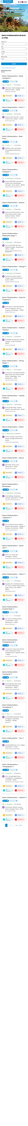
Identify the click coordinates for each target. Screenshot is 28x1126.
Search (14, 64)
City (2, 46)
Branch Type (4, 56)
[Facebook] (19, 2)
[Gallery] (14, 18)
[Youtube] (24, 2)
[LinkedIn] (26, 2)
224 (16, 825)
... (13, 825)
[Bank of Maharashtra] (7, 2)
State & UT (3, 41)
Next (20, 825)
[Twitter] (22, 2)
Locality (3, 51)
